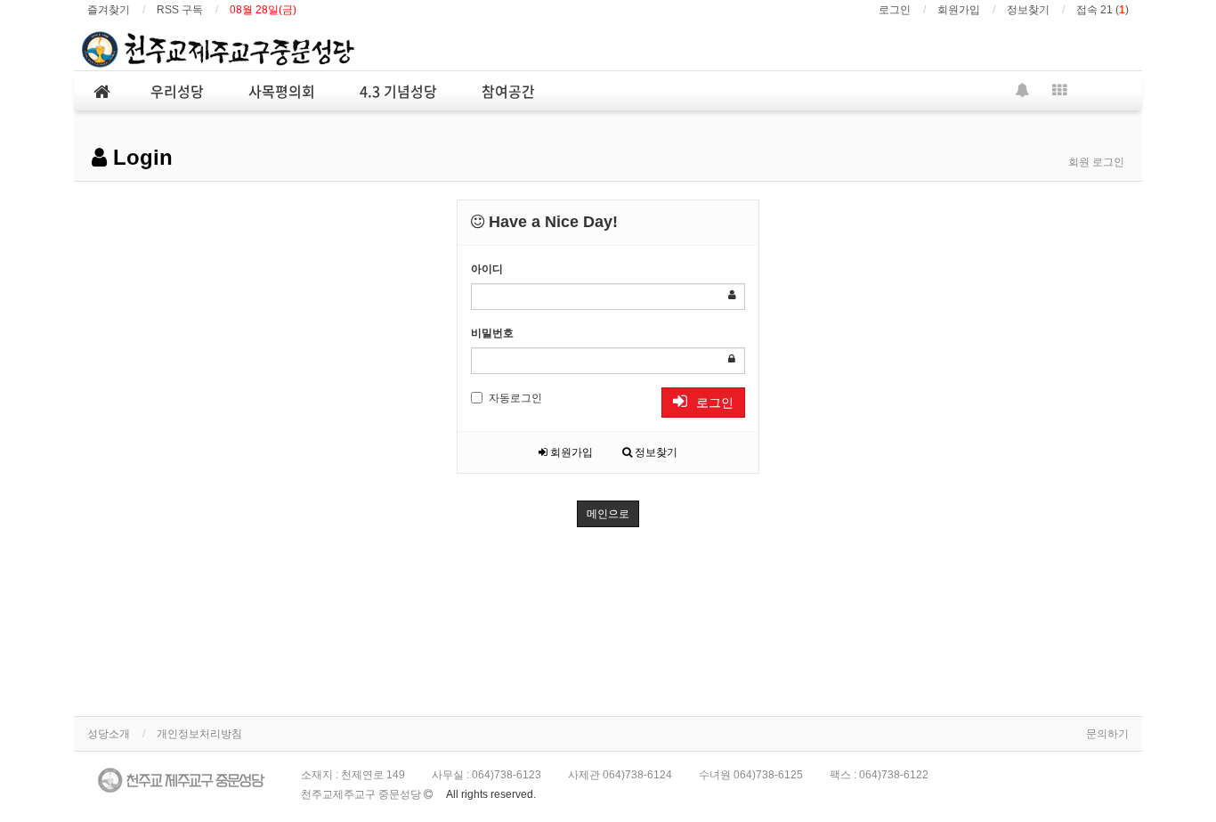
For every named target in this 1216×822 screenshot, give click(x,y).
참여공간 (508, 91)
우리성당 (177, 91)
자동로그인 (515, 398)
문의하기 (1107, 734)
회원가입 (958, 10)
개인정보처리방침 (199, 734)
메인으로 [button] (608, 514)
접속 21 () (1102, 10)
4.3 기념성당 (398, 91)
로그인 (895, 10)
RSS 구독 (180, 10)
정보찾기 (1028, 10)
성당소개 (108, 734)
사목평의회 (281, 91)
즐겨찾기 (108, 10)
